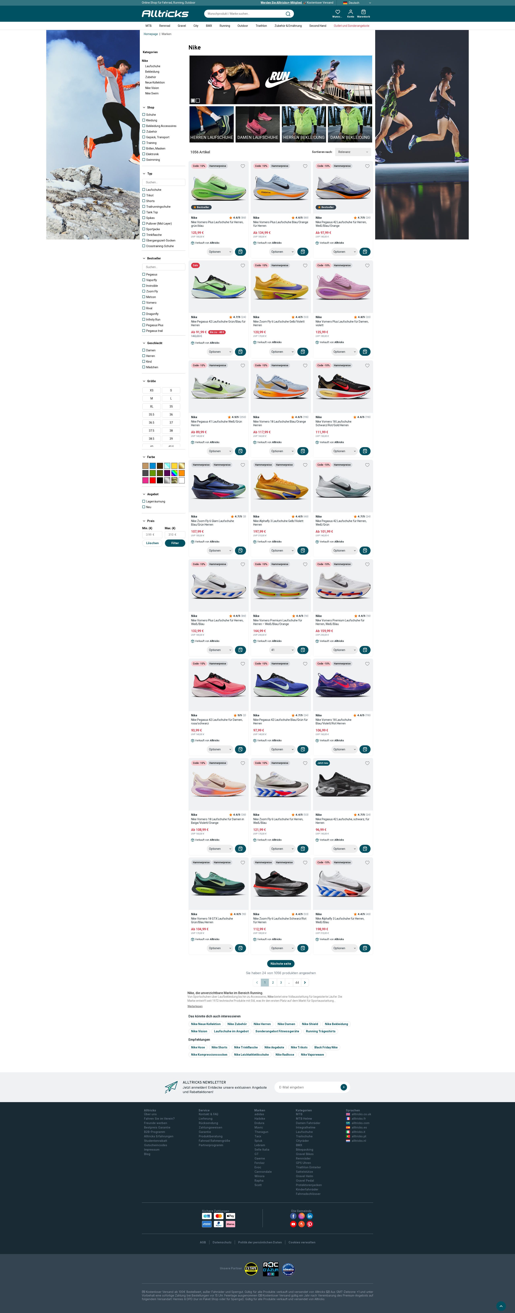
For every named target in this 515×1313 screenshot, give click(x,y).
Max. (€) (170, 528)
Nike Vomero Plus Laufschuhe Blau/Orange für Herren (280, 224)
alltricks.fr (359, 1118)
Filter (175, 543)
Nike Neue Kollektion (206, 1024)
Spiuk (258, 1140)
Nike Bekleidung (336, 1024)
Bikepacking (304, 1149)
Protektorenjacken (309, 1185)
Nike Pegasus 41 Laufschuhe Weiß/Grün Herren (216, 423)
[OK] (344, 1087)
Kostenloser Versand (297, 2)
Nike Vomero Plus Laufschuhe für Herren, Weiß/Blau (217, 622)
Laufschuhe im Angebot (231, 1031)
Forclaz (259, 1162)
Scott (258, 1185)
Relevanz (344, 152)
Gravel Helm (304, 1176)
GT (256, 1154)
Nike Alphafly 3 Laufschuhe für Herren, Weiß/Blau (340, 920)
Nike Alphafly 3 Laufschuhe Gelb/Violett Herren (278, 522)
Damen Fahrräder (308, 1123)
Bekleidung (152, 71)
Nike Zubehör (237, 1024)
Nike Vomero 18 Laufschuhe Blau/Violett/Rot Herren (333, 721)
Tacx (257, 1136)
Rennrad (164, 25)
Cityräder (302, 1140)
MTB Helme (304, 1118)
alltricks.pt (359, 1136)
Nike (145, 60)
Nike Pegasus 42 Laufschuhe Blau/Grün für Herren (280, 721)
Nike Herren (262, 1024)
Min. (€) (147, 528)
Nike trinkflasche (246, 1047)
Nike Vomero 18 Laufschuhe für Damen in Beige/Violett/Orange (217, 821)
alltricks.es (359, 1127)
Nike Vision (152, 88)
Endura (259, 1123)
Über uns (150, 1114)
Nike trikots (299, 1047)
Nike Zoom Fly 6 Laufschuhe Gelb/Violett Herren (279, 323)
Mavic (258, 1127)
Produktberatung (210, 1136)
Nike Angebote (274, 1047)
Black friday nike (326, 1047)
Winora (259, 1176)
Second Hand (317, 25)
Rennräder (303, 1158)
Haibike (259, 1118)
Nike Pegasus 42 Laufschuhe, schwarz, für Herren (342, 821)
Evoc (257, 1167)
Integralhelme (305, 1127)
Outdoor (243, 25)
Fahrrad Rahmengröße (214, 1140)
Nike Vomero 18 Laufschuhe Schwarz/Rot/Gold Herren (333, 423)
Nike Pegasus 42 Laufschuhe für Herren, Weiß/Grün (341, 522)
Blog (147, 1154)
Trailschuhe (304, 1136)
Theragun (261, 1132)
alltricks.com (360, 1123)
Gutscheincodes (155, 1145)
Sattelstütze (304, 1171)
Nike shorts (219, 1047)
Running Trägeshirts (321, 1031)
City (196, 25)
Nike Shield (310, 1024)
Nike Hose (198, 1047)
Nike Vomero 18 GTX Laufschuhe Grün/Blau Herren (212, 920)
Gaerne (259, 1158)
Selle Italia (261, 1149)
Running (225, 25)
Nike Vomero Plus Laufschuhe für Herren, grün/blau (217, 224)
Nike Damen (286, 1024)
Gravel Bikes (305, 1154)
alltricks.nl (359, 1140)
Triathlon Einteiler (308, 1167)
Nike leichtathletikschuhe (251, 1054)
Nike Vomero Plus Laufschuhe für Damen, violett (342, 323)
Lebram (259, 1145)
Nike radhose (285, 1054)
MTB (149, 25)
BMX (209, 25)
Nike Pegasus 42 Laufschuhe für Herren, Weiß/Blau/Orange (341, 224)
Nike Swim (152, 93)
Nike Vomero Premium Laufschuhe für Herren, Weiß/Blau (340, 622)
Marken (166, 34)
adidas (259, 1114)
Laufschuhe (152, 66)
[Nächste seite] (305, 982)
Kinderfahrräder (307, 1189)
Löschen (152, 543)
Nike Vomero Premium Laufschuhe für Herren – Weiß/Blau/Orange (277, 622)
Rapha (259, 1180)
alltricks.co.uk (361, 1114)
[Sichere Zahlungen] (218, 1220)
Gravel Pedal (305, 1180)
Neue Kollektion (155, 82)
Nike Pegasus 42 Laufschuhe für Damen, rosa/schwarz (217, 721)
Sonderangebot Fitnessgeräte (277, 1031)
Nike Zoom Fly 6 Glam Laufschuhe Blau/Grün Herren (212, 522)
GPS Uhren (303, 1162)
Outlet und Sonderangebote (351, 25)
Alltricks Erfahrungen (158, 1136)
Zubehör (150, 77)
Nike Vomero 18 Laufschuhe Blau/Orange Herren (279, 423)
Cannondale (263, 1171)
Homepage (151, 34)
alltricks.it (358, 1132)
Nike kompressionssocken (209, 1054)
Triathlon (261, 25)
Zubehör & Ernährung (288, 25)
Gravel (182, 25)
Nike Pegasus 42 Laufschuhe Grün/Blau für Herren (218, 323)
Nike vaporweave (312, 1054)
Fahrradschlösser (308, 1193)
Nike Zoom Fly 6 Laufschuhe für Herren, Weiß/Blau (278, 821)
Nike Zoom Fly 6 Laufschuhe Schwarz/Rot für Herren (279, 920)
